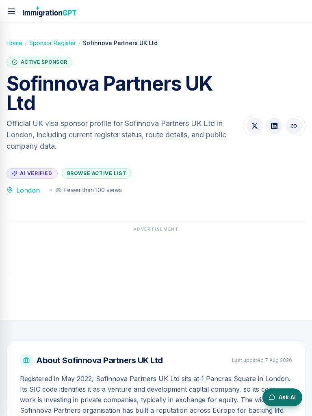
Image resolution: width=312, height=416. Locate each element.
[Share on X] (255, 126)
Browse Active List (96, 173)
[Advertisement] (156, 252)
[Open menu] (11, 11)
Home (14, 42)
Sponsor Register (52, 42)
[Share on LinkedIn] (274, 126)
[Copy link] (294, 126)
